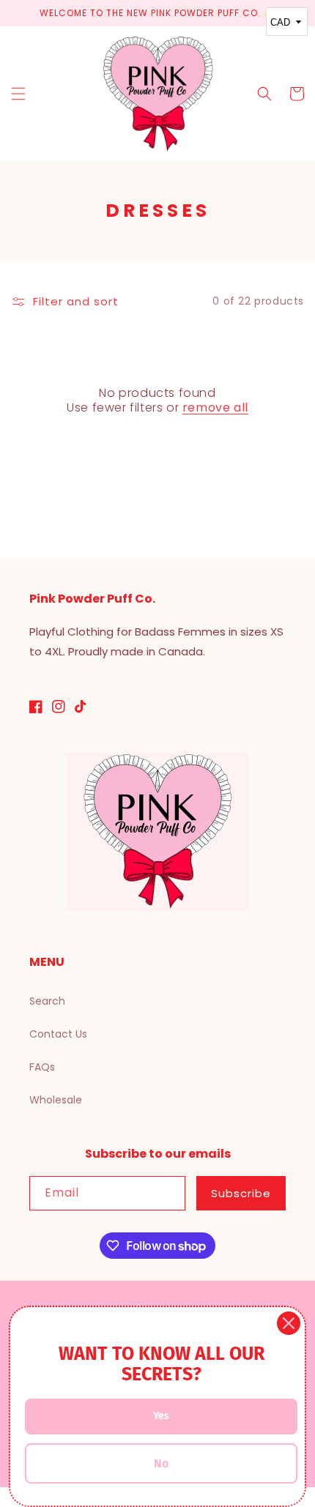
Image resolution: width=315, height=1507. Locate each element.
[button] (18, 94)
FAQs (42, 1067)
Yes (161, 1416)
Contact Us (58, 1034)
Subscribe (241, 1193)
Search (47, 1001)
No (161, 1463)
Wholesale (55, 1100)
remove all (215, 408)
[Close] (288, 1323)
